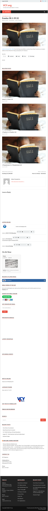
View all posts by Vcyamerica (18, 181)
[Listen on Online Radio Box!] (44, 281)
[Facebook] (42, 1)
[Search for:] (24, 420)
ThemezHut (43, 509)
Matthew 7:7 (5, 289)
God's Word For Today (6, 16)
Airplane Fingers (6, 436)
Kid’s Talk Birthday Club (23, 487)
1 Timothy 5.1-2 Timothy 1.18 (9, 132)
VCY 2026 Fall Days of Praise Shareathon (11, 432)
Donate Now (6, 297)
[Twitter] (44, 1)
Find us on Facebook (8, 409)
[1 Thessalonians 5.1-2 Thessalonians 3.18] (24, 163)
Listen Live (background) (21, 226)
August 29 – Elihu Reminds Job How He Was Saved (13, 434)
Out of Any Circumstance (8, 427)
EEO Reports (20, 498)
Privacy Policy (21, 494)
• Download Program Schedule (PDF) (10, 240)
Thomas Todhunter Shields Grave (10, 444)
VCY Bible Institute (22, 485)
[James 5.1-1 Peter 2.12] (24, 97)
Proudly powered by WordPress (33, 507)
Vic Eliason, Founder (22, 491)
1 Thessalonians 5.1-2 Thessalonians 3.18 (12, 165)
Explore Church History (10, 440)
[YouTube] (41, 1)
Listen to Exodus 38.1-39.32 (8, 49)
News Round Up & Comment (9, 430)
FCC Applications (21, 500)
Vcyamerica (12, 20)
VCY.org (7, 5)
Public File (20, 496)
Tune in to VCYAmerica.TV (7, 381)
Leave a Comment (18, 20)
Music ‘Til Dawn (21, 489)
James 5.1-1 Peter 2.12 (7, 99)
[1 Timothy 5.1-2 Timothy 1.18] (24, 130)
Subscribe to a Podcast (22, 482)
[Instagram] (45, 1)
